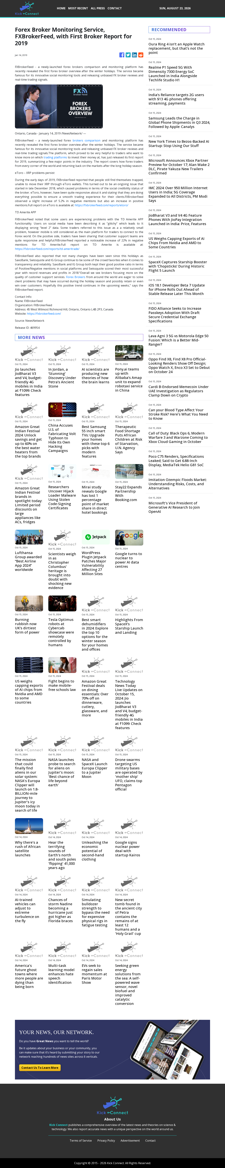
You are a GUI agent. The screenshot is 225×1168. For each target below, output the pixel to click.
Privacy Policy (106, 1140)
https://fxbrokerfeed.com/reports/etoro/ (101, 205)
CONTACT (115, 8)
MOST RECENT (78, 8)
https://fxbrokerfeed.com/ (44, 314)
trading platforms (55, 157)
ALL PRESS (98, 8)
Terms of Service (81, 1140)
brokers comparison (87, 140)
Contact (150, 1140)
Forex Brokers (75, 277)
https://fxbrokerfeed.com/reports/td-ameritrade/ (47, 249)
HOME (61, 8)
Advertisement (130, 1140)
